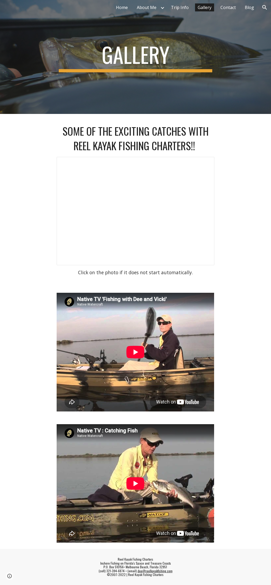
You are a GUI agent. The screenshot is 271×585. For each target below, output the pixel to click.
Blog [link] (249, 7)
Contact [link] (228, 7)
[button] (264, 7)
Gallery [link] (204, 7)
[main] (135, 56)
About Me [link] (146, 7)
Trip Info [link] (180, 7)
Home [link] (122, 7)
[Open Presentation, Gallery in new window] (204, 164)
